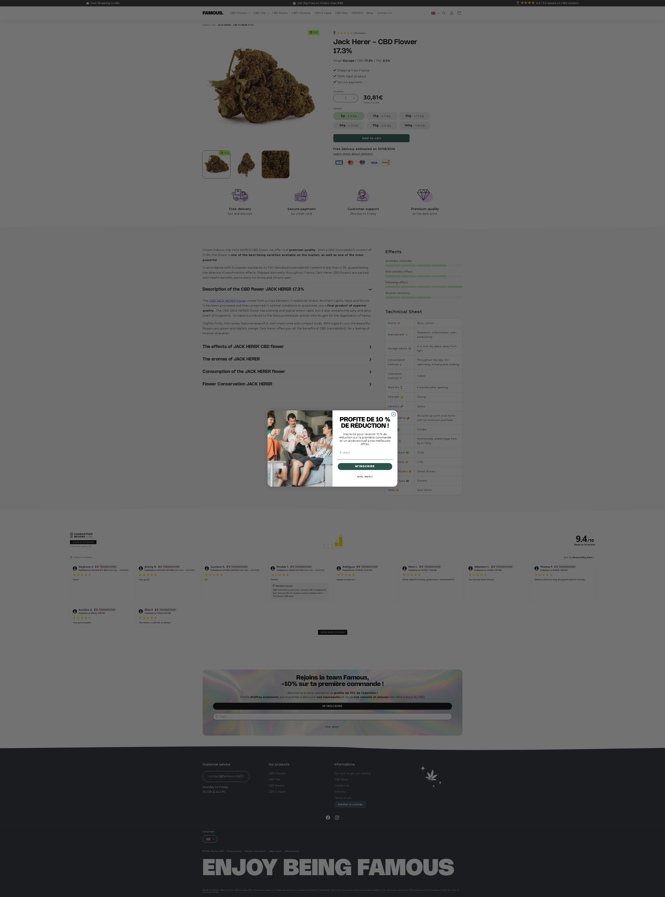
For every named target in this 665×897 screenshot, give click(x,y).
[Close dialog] (394, 414)
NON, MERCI (365, 477)
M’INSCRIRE (365, 466)
